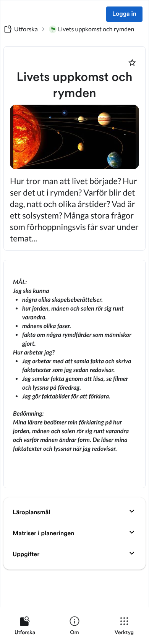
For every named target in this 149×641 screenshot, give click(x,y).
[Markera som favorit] (132, 63)
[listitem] (25, 627)
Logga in (124, 14)
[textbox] (74, 374)
